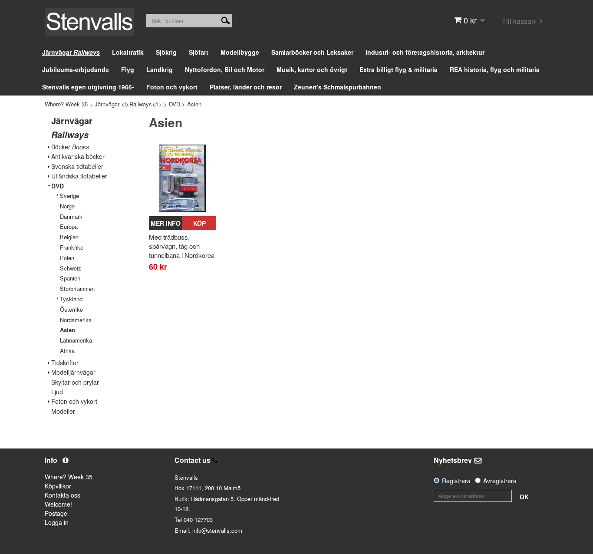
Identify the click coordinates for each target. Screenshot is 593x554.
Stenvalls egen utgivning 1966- (88, 86)
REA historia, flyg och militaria (495, 69)
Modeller (63, 411)
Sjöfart (198, 52)
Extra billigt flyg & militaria (398, 69)
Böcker (70, 147)
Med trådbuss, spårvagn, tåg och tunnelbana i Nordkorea (181, 246)
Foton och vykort (172, 86)
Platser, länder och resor (246, 86)
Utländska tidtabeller (79, 176)
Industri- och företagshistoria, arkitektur (425, 52)
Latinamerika (76, 340)
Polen (67, 258)
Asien (194, 104)
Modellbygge (240, 52)
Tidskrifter (65, 363)
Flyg (127, 69)
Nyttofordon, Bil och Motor (224, 69)
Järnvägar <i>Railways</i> (128, 104)
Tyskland (71, 299)
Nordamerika (76, 320)
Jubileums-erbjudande (75, 69)
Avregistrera (500, 480)
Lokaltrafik (128, 52)
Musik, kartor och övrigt (312, 69)
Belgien (69, 237)
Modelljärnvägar (73, 372)
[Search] (225, 19)
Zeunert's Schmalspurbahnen (337, 86)
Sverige (69, 195)
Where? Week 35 (66, 104)
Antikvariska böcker (78, 156)
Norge (67, 206)
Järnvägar (71, 52)
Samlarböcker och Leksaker (312, 52)
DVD (174, 104)
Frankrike (71, 247)
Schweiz (70, 268)
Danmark (71, 216)
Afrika (67, 350)
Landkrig (159, 69)
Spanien (70, 278)
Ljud (57, 392)
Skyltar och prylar (75, 382)
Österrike (71, 309)
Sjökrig (166, 52)
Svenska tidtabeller (77, 166)
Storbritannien (77, 288)
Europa (69, 226)
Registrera (456, 480)
